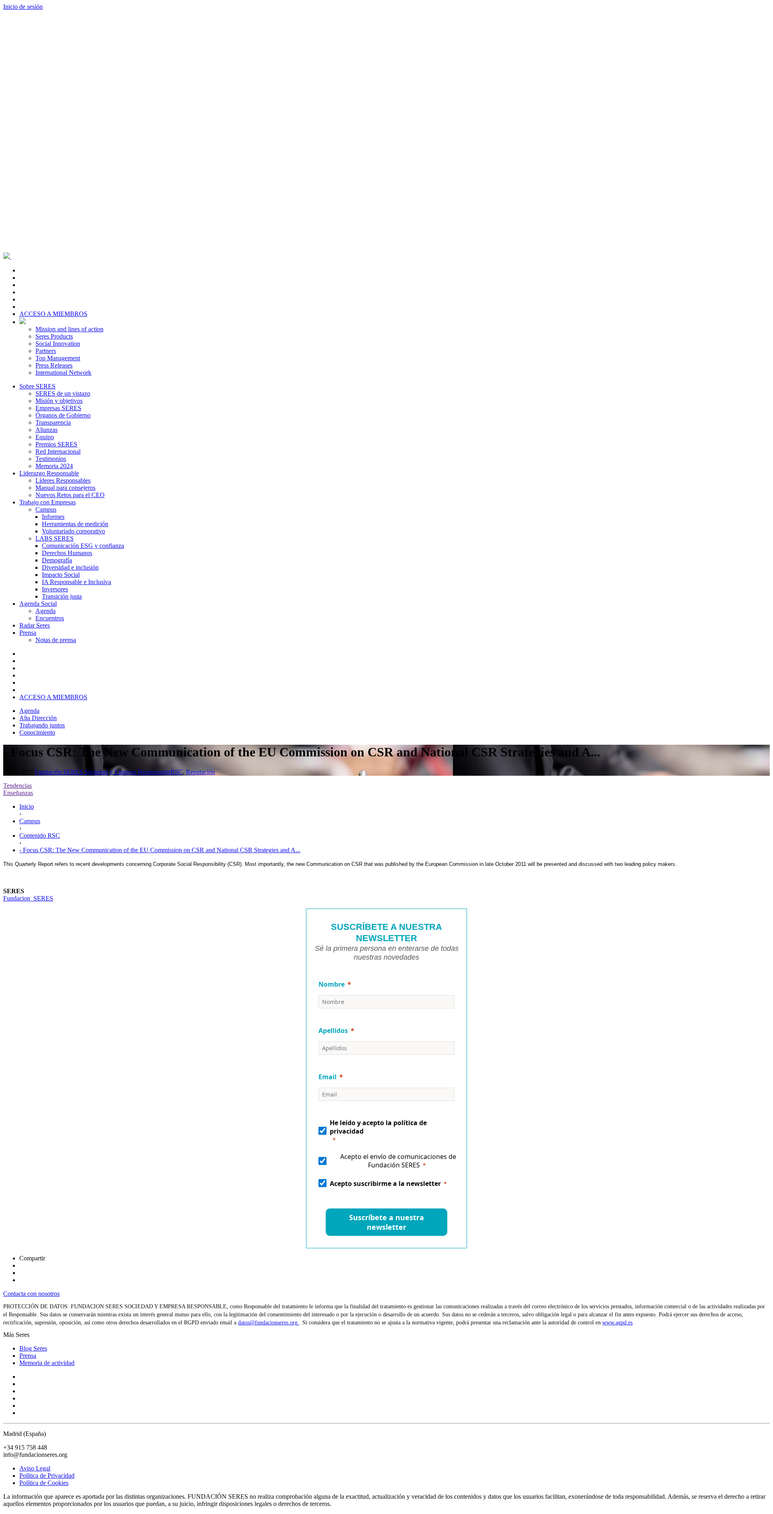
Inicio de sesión (23, 6)
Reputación (200, 771)
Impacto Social (61, 574)
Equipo (44, 437)
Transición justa (62, 596)
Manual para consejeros (65, 487)
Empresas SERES (58, 408)
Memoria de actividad (46, 1362)
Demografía (57, 560)
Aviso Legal (34, 1468)
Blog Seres (33, 1348)
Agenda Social (38, 603)
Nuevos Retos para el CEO (70, 495)
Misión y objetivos (59, 400)
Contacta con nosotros (31, 1293)
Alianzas (46, 429)
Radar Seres (34, 625)
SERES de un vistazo (62, 393)
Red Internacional (58, 451)
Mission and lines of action (69, 329)
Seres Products (54, 336)
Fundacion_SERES (28, 898)
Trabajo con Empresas (47, 502)
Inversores (55, 589)
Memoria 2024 (54, 466)
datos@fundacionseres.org (268, 1323)
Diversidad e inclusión (70, 567)
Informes (53, 516)
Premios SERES (56, 444)
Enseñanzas (18, 792)
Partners (45, 350)
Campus (45, 509)
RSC (176, 771)
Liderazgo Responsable (49, 473)
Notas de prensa (55, 639)
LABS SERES (54, 538)
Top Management (57, 358)
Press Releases (53, 365)
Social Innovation (57, 343)
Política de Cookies (43, 1482)
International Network (63, 372)
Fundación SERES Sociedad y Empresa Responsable (102, 771)
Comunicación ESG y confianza (83, 545)
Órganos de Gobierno (63, 415)
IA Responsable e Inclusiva (76, 581)
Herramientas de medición (75, 524)
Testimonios (50, 458)
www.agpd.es (617, 1323)
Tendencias (17, 785)
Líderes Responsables (63, 480)
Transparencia (53, 422)
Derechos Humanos (67, 552)
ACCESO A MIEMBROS (53, 313)
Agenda (45, 610)
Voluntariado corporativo (73, 531)
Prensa (27, 632)
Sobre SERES (37, 386)
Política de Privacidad (46, 1475)
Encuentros (49, 618)
